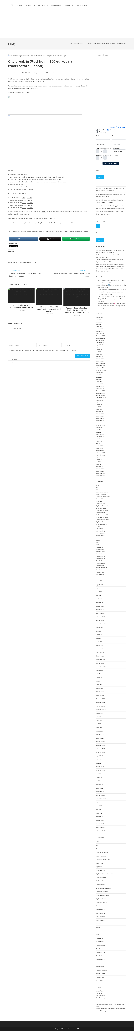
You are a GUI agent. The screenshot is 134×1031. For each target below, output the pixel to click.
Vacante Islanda (100, 563)
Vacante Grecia (100, 561)
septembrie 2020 (101, 455)
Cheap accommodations (103, 496)
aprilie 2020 (99, 464)
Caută (97, 233)
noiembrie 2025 (100, 338)
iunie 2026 (99, 322)
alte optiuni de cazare (17, 184)
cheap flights (99, 499)
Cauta (97, 170)
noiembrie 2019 (100, 476)
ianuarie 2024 (100, 388)
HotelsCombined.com (31, 88)
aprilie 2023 (99, 409)
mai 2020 (98, 462)
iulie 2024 (98, 375)
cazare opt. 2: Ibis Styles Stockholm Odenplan (25, 182)
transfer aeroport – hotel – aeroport (21, 189)
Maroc (98, 542)
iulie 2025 (98, 347)
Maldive (98, 540)
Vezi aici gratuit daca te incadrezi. (19, 214)
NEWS (97, 545)
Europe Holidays (100, 529)
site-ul (87, 231)
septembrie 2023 (101, 398)
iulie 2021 (98, 439)
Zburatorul (66, 231)
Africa (97, 485)
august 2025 (99, 345)
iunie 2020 (99, 459)
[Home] (67, 43)
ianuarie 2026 (100, 333)
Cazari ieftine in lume (102, 492)
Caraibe (98, 490)
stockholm (28, 262)
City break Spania (101, 522)
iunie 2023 (99, 404)
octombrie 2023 (100, 395)
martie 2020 (99, 466)
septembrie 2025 (101, 343)
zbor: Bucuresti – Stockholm (19, 177)
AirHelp (43, 211)
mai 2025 (98, 352)
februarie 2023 (100, 414)
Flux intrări (99, 993)
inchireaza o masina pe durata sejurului (23, 187)
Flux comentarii (100, 995)
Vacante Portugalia (101, 568)
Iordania (98, 538)
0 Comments (50, 73)
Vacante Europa (100, 554)
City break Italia (100, 513)
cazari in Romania (101, 494)
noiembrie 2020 (100, 450)
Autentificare (99, 991)
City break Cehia (100, 503)
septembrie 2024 (101, 370)
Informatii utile (100, 535)
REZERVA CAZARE (24, 93)
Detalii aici (52, 218)
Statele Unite (99, 547)
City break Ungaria (101, 524)
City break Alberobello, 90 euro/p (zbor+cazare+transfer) (21, 306)
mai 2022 (98, 432)
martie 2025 (99, 356)
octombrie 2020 (100, 453)
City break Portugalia (102, 517)
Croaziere (98, 526)
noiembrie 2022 (100, 420)
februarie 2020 (100, 469)
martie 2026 (99, 329)
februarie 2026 (100, 331)
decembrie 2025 (100, 336)
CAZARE (29, 198)
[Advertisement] (68, 23)
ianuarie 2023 (100, 416)
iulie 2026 (98, 320)
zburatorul (14, 73)
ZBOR (23, 198)
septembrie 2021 (101, 437)
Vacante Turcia (100, 572)
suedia (34, 262)
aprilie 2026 (99, 326)
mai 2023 (98, 407)
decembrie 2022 (100, 418)
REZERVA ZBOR (13, 93)
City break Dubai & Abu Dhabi (104, 506)
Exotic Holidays (100, 533)
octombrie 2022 (100, 423)
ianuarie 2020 (100, 471)
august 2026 (99, 317)
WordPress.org (100, 998)
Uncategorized (100, 549)
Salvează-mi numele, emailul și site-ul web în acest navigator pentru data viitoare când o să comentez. (44, 350)
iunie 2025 (99, 349)
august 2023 (99, 400)
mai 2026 (98, 324)
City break (38, 73)
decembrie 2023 (100, 391)
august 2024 (99, 372)
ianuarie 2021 (100, 448)
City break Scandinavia (102, 519)
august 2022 (99, 427)
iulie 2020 (98, 457)
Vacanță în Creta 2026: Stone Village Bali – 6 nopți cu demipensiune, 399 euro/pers (111, 299)
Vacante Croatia (100, 551)
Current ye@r (13, 359)
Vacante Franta (100, 558)
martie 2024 (99, 384)
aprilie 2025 (99, 354)
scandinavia (21, 262)
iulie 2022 (98, 430)
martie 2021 (99, 446)
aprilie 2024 (99, 382)
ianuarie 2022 (100, 434)
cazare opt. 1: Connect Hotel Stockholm (23, 179)
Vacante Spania (100, 570)
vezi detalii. (69, 223)
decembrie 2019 (100, 473)
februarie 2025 (100, 359)
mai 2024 (98, 379)
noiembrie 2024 (100, 365)
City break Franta (101, 508)
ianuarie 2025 (100, 361)
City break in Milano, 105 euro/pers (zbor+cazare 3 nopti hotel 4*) (49, 309)
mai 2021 (98, 443)
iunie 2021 (99, 441)
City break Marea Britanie (103, 515)
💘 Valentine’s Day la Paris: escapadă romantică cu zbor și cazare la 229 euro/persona (111, 305)
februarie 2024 (100, 386)
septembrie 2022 (101, 425)
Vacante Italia (100, 565)
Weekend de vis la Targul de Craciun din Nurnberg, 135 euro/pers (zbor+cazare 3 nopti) (76, 310)
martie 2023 (99, 411)
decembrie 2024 (100, 363)
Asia (97, 487)
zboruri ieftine (100, 574)
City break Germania (102, 510)
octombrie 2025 (100, 340)
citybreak (14, 262)
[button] (12, 5)
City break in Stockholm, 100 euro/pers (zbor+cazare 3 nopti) (110, 43)
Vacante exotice (100, 556)
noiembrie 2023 (100, 393)
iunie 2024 (99, 377)
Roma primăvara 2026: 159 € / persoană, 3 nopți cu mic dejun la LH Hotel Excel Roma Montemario (112, 292)
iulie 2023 (98, 402)
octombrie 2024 (100, 368)
